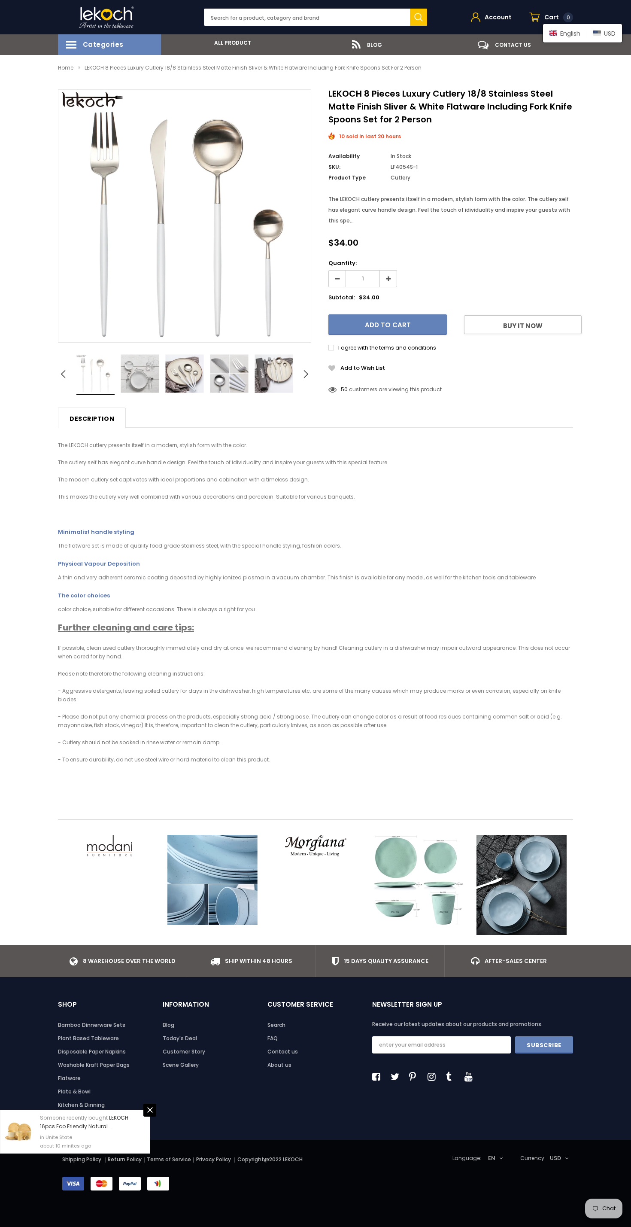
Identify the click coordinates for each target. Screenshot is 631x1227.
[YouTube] (470, 1077)
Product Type (347, 177)
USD (555, 1158)
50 (344, 389)
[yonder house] (418, 880)
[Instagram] (434, 1077)
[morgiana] (315, 845)
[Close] (149, 1110)
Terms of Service (169, 1159)
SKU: (334, 167)
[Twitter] (397, 1077)
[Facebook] (378, 1077)
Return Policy (125, 1159)
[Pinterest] (415, 1077)
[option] (229, 43)
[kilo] (212, 880)
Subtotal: (341, 297)
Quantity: (342, 263)
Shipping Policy (81, 1159)
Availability (344, 156)
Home (65, 67)
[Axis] (521, 885)
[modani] (109, 845)
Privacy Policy (214, 1159)
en (491, 1158)
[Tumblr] (452, 1077)
